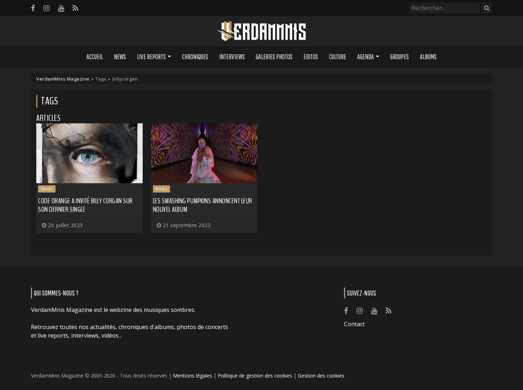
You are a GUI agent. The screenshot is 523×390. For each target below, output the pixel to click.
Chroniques (195, 57)
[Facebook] (33, 8)
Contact (354, 324)
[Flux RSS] (75, 8)
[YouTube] (61, 8)
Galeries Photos (274, 57)
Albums (428, 57)
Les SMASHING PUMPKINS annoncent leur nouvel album (202, 205)
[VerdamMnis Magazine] (261, 31)
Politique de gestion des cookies (255, 375)
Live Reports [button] (151, 57)
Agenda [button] (365, 57)
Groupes (399, 57)
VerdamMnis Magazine (63, 79)
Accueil (94, 57)
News (120, 57)
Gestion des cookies (321, 375)
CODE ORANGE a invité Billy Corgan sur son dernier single (85, 205)
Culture (337, 57)
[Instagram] (46, 8)
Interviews (232, 57)
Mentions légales (192, 375)
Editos (310, 57)
